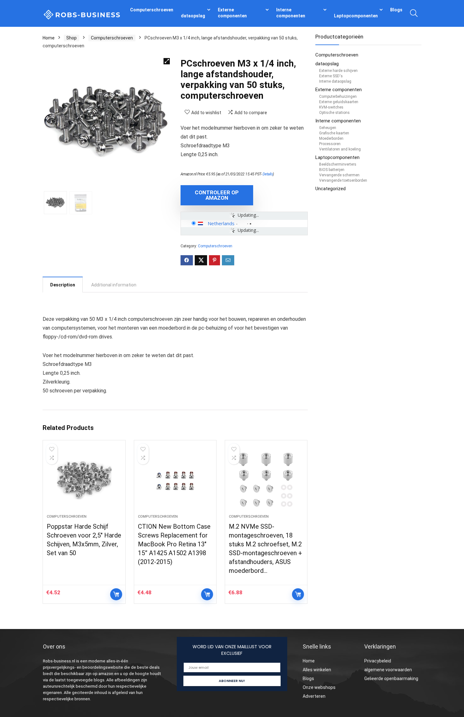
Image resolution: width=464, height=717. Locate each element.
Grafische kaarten (334, 133)
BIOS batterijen (331, 169)
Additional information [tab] (113, 284)
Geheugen (327, 128)
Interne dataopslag (335, 81)
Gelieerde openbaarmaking (391, 678)
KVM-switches (331, 107)
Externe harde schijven (338, 70)
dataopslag (193, 15)
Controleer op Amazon (217, 195)
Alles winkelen (317, 669)
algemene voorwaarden (388, 669)
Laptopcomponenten (356, 15)
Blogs (396, 9)
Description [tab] (62, 284)
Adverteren (314, 696)
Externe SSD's (331, 76)
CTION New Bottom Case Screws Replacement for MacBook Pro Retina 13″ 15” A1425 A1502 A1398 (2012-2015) (174, 544)
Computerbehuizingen (338, 96)
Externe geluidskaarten (338, 102)
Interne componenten (290, 12)
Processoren (330, 144)
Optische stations (334, 112)
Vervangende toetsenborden (343, 180)
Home (49, 37)
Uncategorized (330, 188)
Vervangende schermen (339, 175)
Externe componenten (232, 12)
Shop (71, 37)
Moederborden (331, 138)
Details (268, 174)
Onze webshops (319, 687)
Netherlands (221, 223)
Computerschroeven (151, 9)
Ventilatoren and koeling (340, 149)
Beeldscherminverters (337, 164)
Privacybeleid (377, 660)
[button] (167, 61)
